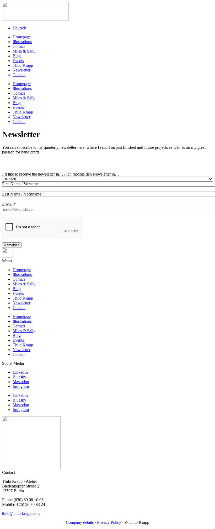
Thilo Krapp (23, 65)
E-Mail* (9, 204)
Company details (80, 522)
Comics (19, 46)
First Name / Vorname (20, 184)
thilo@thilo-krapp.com (21, 513)
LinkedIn (20, 372)
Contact (19, 75)
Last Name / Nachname (21, 194)
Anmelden (11, 245)
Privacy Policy (109, 522)
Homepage (22, 37)
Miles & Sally (24, 51)
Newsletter (21, 70)
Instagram (21, 386)
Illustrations (22, 41)
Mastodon (21, 381)
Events (18, 60)
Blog (17, 56)
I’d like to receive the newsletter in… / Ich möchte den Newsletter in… (60, 174)
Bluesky (19, 377)
